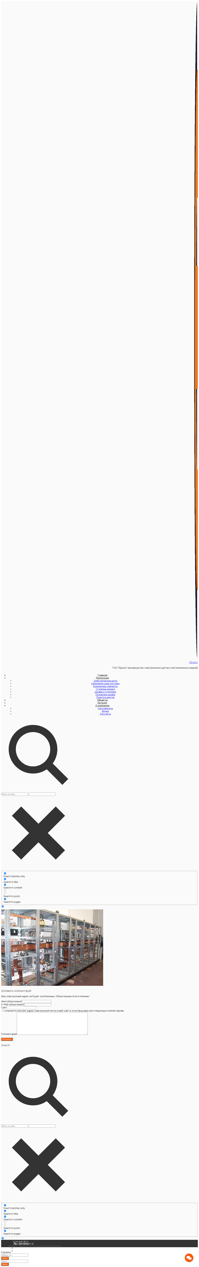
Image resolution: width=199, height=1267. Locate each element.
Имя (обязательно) (11, 1001)
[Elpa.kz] (196, 656)
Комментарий (9, 1034)
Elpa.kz (193, 662)
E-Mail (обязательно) (12, 1004)
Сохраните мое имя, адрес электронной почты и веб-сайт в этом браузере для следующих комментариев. (64, 1010)
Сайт (4, 1007)
